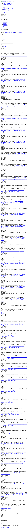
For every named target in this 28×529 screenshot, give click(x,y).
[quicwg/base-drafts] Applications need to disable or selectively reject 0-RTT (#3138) (12, 202)
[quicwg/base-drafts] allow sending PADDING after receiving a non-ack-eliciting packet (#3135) (14, 495)
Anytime (5, 22)
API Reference (13, 8)
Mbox (2, 527)
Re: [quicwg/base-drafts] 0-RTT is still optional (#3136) (13, 453)
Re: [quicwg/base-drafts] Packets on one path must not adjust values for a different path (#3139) (14, 68)
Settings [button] (5, 9)
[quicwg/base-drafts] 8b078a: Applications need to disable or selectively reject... (14, 336)
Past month (5, 25)
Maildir (5, 527)
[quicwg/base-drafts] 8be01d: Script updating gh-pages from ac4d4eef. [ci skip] (12, 414)
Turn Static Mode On (10, 10)
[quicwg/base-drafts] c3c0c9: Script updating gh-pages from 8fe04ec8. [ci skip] (12, 346)
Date (4, 39)
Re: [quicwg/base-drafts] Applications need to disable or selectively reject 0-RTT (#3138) (13, 214)
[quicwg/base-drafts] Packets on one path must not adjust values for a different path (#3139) (14, 55)
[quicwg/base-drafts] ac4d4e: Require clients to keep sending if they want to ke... (14, 424)
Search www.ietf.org (7, 3)
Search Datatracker (7, 4)
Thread (4, 40)
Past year (5, 26)
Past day (5, 23)
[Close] (1, 523)
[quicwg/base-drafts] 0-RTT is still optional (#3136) (12, 443)
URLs (8, 527)
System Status (19, 32)
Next (7, 518)
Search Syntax (6, 8)
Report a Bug (7, 32)
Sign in (4, 12)
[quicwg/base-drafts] (13, 433)
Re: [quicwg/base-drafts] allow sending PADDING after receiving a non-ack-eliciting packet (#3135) (14, 507)
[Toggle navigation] (13, 1)
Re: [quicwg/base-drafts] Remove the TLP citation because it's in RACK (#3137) (14, 368)
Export (4, 46)
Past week (5, 24)
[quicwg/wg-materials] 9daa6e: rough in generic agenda (15, 483)
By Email (13, 32)
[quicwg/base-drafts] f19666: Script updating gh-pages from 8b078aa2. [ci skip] (12, 190)
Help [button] (4, 7)
